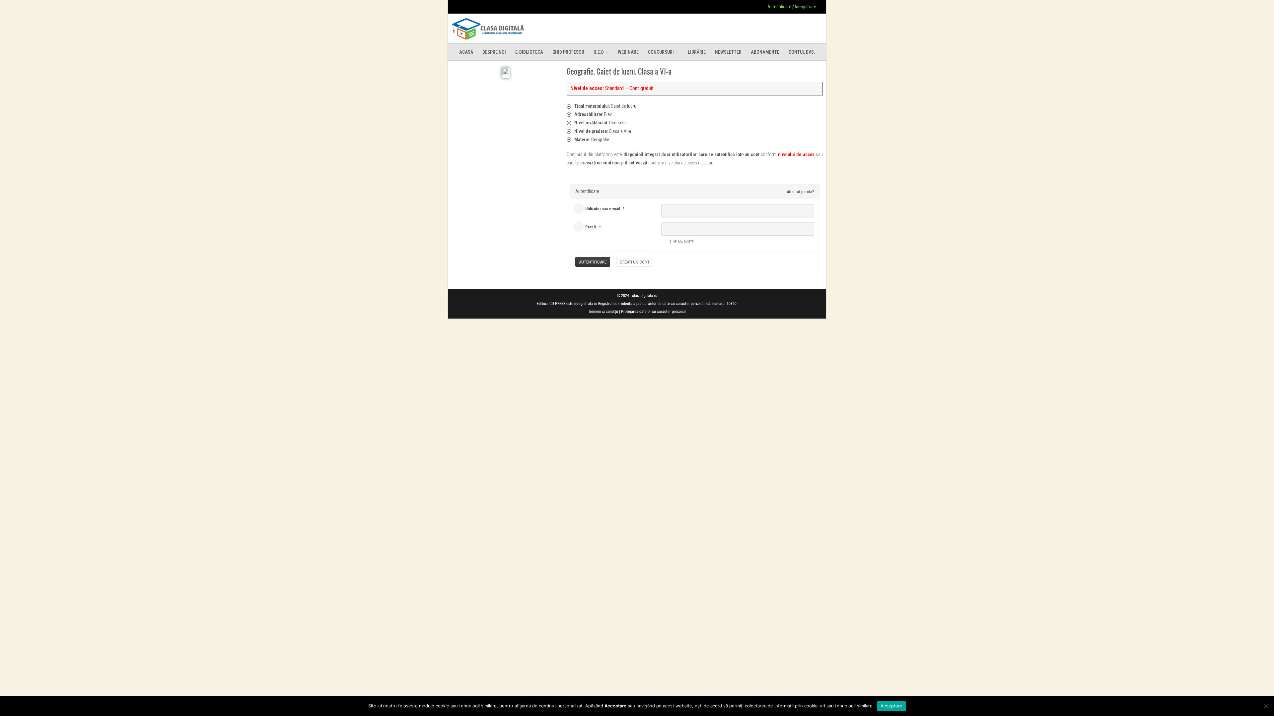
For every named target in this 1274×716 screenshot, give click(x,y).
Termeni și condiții (603, 311)
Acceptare (891, 705)
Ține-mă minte (682, 242)
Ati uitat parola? (800, 191)
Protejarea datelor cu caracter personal (653, 311)
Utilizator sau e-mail (602, 209)
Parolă (591, 227)
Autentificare (779, 6)
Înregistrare (805, 6)
